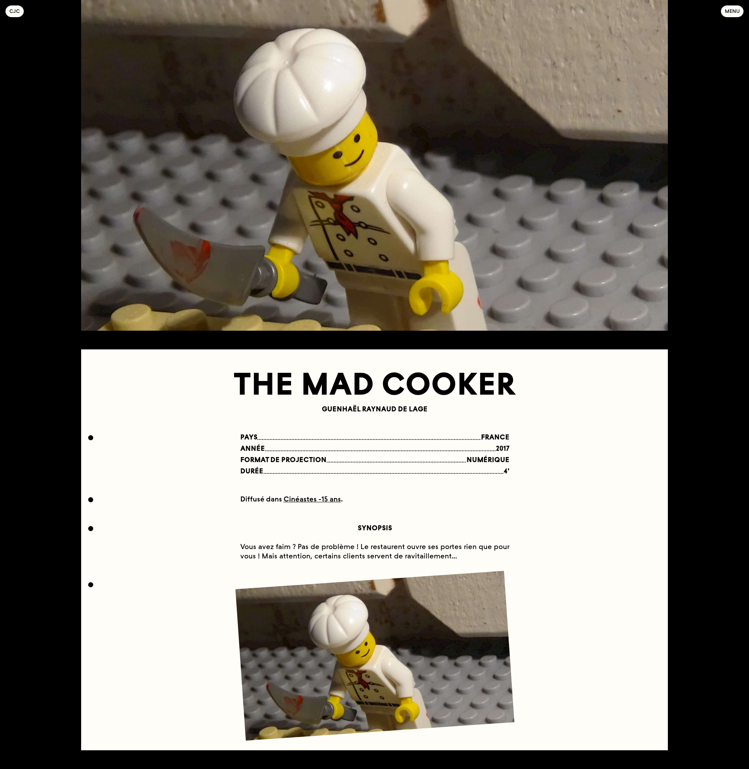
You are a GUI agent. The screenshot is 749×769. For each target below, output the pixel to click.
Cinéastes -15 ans (312, 499)
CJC (16, 11)
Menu (732, 11)
